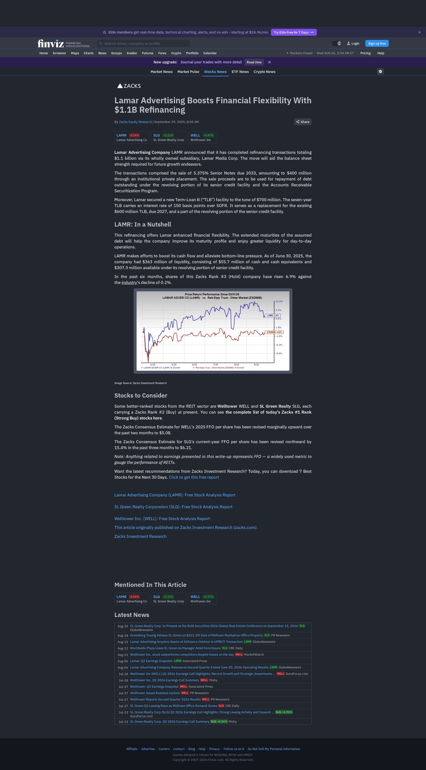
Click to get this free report (194, 477)
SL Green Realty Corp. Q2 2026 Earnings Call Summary (170, 721)
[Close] (419, 32)
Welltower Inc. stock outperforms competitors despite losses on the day (182, 654)
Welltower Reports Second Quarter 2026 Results (165, 699)
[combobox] (143, 43)
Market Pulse (188, 71)
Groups (116, 53)
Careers (164, 749)
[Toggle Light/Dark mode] (337, 43)
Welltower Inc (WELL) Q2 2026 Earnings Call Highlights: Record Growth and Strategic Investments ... (203, 674)
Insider (132, 53)
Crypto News (264, 71)
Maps (75, 53)
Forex (162, 53)
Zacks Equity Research (135, 122)
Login (355, 43)
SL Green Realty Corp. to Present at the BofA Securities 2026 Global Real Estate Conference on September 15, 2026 (214, 626)
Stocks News (215, 71)
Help (380, 53)
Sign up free (377, 43)
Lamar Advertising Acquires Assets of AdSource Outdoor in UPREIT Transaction (186, 642)
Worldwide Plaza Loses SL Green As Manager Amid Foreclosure (175, 648)
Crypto (176, 53)
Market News (162, 71)
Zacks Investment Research (140, 536)
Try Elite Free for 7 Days (291, 32)
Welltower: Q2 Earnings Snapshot (154, 686)
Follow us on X (234, 749)
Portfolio (192, 53)
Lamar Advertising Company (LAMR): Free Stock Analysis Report (174, 495)
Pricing (365, 53)
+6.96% (284, 712)
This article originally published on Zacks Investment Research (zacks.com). (186, 527)
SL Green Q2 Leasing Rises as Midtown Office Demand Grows (173, 706)
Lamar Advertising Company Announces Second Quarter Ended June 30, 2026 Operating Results (199, 667)
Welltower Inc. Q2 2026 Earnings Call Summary (164, 680)
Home (43, 53)
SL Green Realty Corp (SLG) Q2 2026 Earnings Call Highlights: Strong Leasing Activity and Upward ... (202, 712)
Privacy (214, 749)
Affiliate (132, 749)
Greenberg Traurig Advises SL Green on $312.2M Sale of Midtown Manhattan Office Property (196, 635)
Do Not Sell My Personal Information (274, 749)
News (102, 53)
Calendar (210, 53)
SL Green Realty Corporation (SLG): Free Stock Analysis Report (173, 506)
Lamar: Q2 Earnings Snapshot (151, 661)
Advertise (148, 749)
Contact (179, 749)
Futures (147, 53)
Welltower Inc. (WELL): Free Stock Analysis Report (162, 518)
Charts (88, 53)
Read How (254, 62)
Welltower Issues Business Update (155, 693)
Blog (191, 749)
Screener (59, 53)
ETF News (240, 71)
